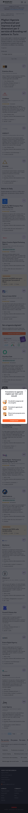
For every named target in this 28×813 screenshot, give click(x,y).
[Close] (25, 391)
